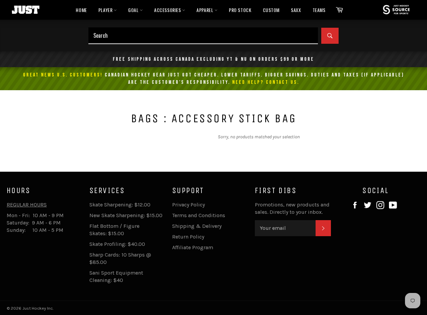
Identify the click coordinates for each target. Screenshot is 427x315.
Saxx (296, 9)
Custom (271, 9)
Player (106, 9)
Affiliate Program (192, 247)
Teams (319, 9)
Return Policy (188, 236)
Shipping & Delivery (197, 226)
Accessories (168, 9)
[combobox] (203, 35)
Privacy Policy (188, 204)
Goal (134, 9)
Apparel (205, 9)
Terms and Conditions (198, 215)
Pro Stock (240, 9)
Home (81, 9)
